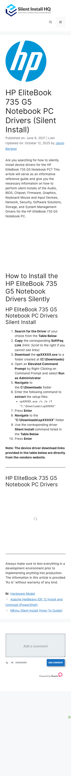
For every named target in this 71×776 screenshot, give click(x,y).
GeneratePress (35, 772)
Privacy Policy (16, 761)
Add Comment (55, 662)
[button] (51, 22)
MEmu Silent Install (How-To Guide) (36, 610)
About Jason (37, 761)
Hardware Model (22, 594)
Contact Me (56, 761)
